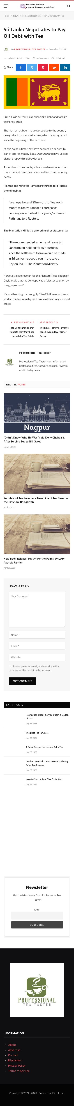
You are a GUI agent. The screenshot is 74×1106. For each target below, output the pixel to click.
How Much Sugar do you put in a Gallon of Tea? (47, 717)
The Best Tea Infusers (37, 733)
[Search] (68, 6)
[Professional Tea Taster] (37, 6)
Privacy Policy (17, 1065)
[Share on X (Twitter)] (32, 67)
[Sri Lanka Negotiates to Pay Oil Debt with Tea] (37, 92)
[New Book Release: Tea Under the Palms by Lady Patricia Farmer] (37, 534)
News (15, 15)
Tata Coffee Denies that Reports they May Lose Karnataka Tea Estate (22, 332)
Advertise (14, 1050)
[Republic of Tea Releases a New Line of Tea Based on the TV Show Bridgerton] (37, 474)
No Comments (42, 58)
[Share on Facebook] (21, 67)
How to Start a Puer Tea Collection (44, 779)
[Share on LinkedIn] (65, 67)
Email (37, 909)
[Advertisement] (37, 831)
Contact (13, 1055)
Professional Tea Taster (29, 49)
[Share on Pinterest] (43, 67)
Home (6, 15)
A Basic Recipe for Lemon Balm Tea (44, 747)
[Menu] (6, 6)
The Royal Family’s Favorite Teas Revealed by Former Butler (54, 332)
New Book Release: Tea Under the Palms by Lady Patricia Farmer (34, 561)
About (12, 1044)
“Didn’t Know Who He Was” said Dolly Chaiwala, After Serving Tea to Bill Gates (34, 439)
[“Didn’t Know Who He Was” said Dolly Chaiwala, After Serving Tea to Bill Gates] (37, 413)
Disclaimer (15, 1060)
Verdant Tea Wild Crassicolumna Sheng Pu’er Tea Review (47, 763)
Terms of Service (19, 1071)
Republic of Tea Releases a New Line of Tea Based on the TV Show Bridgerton (36, 500)
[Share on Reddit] (54, 67)
